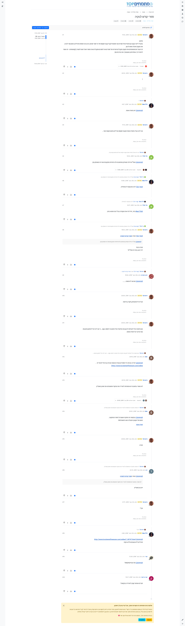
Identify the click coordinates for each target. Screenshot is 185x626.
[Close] (63, 605)
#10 (63, 295)
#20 (63, 577)
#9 (63, 275)
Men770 (144, 104)
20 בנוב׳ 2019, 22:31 (136, 470)
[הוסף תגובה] (75, 66)
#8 (63, 230)
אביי (146, 556)
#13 (63, 380)
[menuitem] (2, 2)
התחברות (142, 620)
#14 (63, 411)
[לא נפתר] (182, 10)
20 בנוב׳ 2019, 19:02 (127, 230)
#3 (63, 104)
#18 (63, 533)
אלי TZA (145, 156)
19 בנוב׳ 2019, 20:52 (127, 73)
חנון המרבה (144, 275)
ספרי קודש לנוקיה (126, 236)
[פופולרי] (182, 6)
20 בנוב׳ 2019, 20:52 (135, 411)
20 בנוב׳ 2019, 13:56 (127, 180)
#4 (63, 125)
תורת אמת (139, 425)
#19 (63, 556)
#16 (63, 470)
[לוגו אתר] (140, 4)
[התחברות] (2, 2)
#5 (63, 156)
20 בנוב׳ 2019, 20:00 (127, 295)
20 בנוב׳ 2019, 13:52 (133, 156)
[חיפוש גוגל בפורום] (182, 17)
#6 (63, 180)
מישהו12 (145, 35)
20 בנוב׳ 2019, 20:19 (127, 380)
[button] (182, 619)
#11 (63, 323)
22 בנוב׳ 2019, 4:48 (127, 533)
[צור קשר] (182, 21)
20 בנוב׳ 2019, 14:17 (133, 205)
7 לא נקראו (42, 58)
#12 (63, 356)
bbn (146, 356)
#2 (63, 73)
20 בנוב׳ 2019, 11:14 (127, 125)
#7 (63, 205)
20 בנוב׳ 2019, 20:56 (127, 439)
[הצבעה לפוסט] (71, 66)
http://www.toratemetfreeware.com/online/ (127, 366)
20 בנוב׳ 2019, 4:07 (127, 104)
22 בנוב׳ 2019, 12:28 (135, 556)
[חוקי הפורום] (182, 2)
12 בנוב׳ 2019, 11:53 (127, 35)
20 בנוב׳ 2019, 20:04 (127, 323)
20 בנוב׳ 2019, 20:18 (135, 356)
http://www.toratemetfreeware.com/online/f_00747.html (114, 539)
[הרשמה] (2, 6)
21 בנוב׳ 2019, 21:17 (127, 502)
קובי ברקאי (144, 577)
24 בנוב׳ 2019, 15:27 (131, 577)
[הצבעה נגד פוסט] (64, 66)
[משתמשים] (182, 13)
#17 (63, 502)
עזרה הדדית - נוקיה (148, 21)
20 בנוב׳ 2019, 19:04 (131, 275)
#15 (63, 439)
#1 (63, 35)
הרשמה (149, 620)
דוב (146, 470)
